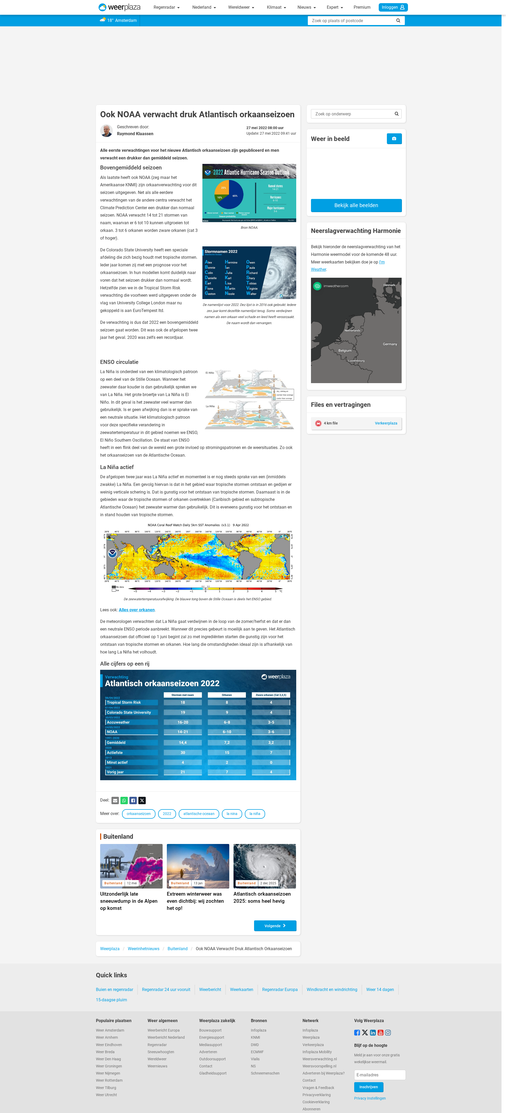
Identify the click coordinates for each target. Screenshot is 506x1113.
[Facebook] (133, 800)
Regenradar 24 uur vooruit (166, 989)
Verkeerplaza (313, 1045)
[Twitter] (142, 800)
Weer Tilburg (106, 1088)
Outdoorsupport (212, 1059)
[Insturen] (394, 138)
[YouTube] (380, 1033)
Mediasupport (210, 1045)
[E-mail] (115, 800)
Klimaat (275, 7)
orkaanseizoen (139, 814)
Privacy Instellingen (370, 1098)
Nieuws (305, 7)
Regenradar (165, 7)
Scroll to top (497, 1104)
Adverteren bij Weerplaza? (324, 1073)
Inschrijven (368, 1087)
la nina (232, 814)
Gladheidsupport (213, 1073)
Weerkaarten (241, 989)
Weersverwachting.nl (320, 1059)
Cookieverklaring (316, 1102)
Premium (362, 7)
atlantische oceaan (199, 814)
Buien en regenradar (114, 989)
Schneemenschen (265, 1073)
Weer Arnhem (107, 1037)
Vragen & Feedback (318, 1088)
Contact (205, 1066)
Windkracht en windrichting (332, 989)
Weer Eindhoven (109, 1045)
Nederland (202, 7)
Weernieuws (157, 1066)
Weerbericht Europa (164, 1030)
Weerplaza (311, 1037)
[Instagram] (388, 1033)
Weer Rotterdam (109, 1080)
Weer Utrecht (106, 1095)
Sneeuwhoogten (161, 1052)
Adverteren (208, 1052)
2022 (167, 814)
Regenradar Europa (280, 989)
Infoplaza (258, 1030)
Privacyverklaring (317, 1095)
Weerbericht (210, 989)
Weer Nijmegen (108, 1073)
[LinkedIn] (373, 1033)
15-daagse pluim (111, 999)
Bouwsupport (210, 1030)
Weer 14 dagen (380, 989)
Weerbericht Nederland (166, 1037)
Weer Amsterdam (110, 1030)
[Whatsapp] (124, 800)
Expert (333, 7)
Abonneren (311, 1109)
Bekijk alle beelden (356, 205)
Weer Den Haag (108, 1059)
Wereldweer (239, 7)
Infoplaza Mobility (317, 1052)
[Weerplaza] (119, 7)
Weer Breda (105, 1052)
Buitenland (118, 836)
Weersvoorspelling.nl (319, 1066)
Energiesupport (211, 1037)
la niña (255, 814)
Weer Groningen (109, 1066)
